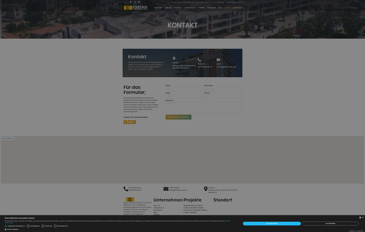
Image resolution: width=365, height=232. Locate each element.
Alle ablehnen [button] (330, 223)
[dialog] (182, 116)
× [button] (363, 217)
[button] (120, 229)
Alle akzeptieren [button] (272, 223)
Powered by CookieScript (356, 231)
